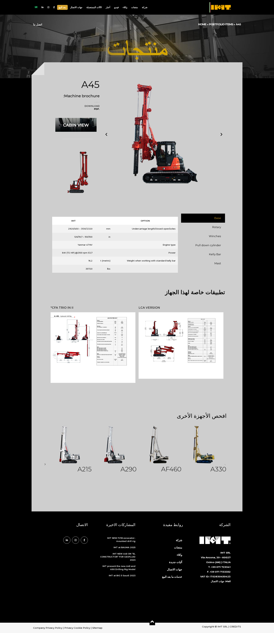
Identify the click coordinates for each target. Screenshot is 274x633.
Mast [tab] (217, 263)
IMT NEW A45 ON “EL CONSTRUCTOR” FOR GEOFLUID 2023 (117, 556)
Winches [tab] (215, 236)
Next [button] (45, 464)
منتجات (134, 7)
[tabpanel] (115, 246)
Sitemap (97, 627)
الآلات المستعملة (94, 7)
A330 (218, 469)
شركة (144, 7)
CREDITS (235, 626)
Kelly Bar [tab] (215, 254)
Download (92, 105)
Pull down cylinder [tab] (208, 245)
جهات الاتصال (76, 7)
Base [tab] (217, 218)
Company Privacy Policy (47, 627)
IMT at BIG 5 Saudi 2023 (122, 575)
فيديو (116, 7)
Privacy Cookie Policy (77, 627)
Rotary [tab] (216, 227)
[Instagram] (75, 540)
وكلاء (125, 7)
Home (202, 24)
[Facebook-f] (84, 540)
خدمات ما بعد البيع (172, 576)
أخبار (108, 7)
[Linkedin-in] (66, 540)
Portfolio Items (221, 24)
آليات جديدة (175, 562)
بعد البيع (62, 7)
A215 (85, 469)
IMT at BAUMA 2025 (124, 547)
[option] (69, 450)
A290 (129, 469)
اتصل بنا (37, 24)
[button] (106, 134)
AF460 (171, 469)
